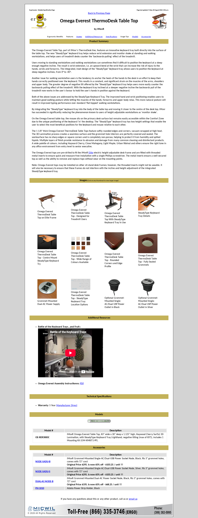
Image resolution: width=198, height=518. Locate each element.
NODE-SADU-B (42, 461)
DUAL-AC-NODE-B (44, 481)
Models (135, 37)
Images (79, 37)
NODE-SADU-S (42, 471)
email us (133, 499)
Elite (91, 153)
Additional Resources (94, 37)
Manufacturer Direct (66, 405)
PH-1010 (39, 488)
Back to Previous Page (99, 13)
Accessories (146, 37)
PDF (82, 383)
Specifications (111, 37)
